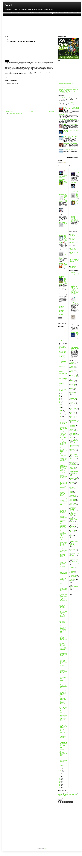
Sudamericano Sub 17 (74, 559)
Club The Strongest (13, 12)
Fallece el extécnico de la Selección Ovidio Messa (62, 469)
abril (60, 767)
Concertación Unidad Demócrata (74, 192)
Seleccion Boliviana (73, 545)
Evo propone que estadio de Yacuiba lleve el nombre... (63, 473)
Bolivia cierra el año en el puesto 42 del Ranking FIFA (68, 102)
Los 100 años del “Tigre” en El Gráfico (70, 143)
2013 (60, 778)
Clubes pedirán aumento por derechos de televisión (62, 645)
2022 (60, 401)
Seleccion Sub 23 (73, 555)
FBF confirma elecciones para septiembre (62, 533)
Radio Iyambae (61, 383)
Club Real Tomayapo (74, 446)
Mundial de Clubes (73, 527)
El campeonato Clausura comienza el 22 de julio (63, 671)
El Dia (65, 795)
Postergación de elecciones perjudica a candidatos (63, 690)
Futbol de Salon (73, 499)
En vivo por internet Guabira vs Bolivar (63, 437)
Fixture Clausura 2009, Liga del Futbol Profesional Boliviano (70, 137)
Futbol (8, 5)
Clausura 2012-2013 (73, 407)
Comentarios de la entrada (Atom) (16, 113)
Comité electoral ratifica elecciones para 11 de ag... (63, 750)
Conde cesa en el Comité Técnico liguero (62, 729)
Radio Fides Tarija (62, 355)
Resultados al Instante (74, 541)
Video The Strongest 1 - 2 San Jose (63, 431)
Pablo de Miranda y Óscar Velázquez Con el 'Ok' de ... (62, 511)
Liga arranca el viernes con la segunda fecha (63, 490)
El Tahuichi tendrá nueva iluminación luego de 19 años (63, 635)
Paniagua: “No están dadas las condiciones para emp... (63, 582)
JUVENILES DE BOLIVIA (73, 514)
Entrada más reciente (9, 111)
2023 (60, 399)
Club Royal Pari (62, 263)
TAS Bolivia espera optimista (62, 737)
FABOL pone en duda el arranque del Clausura (63, 603)
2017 (60, 408)
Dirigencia (40, 12)
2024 (60, 398)
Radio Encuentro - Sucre (63, 373)
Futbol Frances (61, 306)
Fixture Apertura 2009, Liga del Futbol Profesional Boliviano (69, 150)
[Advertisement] (41, 25)
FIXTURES (55, 12)
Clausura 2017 (72, 412)
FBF (51, 12)
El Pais (69, 793)
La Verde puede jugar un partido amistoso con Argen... (63, 758)
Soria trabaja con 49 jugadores (62, 684)
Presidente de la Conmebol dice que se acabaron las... (63, 501)
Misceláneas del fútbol (74, 262)
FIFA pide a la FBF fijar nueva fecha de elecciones (63, 726)
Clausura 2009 (72, 402)
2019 (60, 405)
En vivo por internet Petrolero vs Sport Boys (63, 447)
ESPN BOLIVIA (73, 249)
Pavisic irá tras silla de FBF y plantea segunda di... (63, 631)
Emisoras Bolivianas (62, 361)
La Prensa (74, 792)
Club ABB (72, 419)
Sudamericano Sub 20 (74, 561)
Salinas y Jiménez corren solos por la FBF (63, 746)
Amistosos (72, 363)
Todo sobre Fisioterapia (73, 217)
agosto (61, 416)
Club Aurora (72, 423)
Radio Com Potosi (62, 353)
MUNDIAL (60, 12)
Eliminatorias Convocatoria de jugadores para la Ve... (62, 569)
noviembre (62, 411)
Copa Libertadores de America (23, 12)
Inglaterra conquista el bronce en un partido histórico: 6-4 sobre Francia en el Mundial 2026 (68, 90)
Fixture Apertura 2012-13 (63, 114)
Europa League (73, 488)
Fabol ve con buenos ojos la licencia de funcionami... (63, 530)
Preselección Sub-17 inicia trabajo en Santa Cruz (63, 723)
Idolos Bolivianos (73, 505)
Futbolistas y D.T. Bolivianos (62, 180)
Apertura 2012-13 (73, 372)
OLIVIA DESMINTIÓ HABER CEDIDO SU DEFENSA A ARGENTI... (63, 709)
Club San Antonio (73, 449)
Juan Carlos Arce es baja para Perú (63, 453)
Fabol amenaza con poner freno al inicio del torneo (63, 664)
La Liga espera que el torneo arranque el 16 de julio (63, 743)
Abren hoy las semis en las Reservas (63, 641)
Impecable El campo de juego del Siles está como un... (63, 716)
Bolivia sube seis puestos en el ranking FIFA (62, 702)
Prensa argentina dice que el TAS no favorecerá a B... (63, 480)
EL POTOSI (72, 238)
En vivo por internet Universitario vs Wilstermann (62, 443)
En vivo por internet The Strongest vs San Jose (62, 434)
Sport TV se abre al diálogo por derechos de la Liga (63, 599)
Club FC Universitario (74, 431)
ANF (71, 364)
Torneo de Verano (73, 577)
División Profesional (73, 481)
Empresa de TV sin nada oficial (62, 579)
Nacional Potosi (73, 530)
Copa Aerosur (72, 467)
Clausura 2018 (72, 413)
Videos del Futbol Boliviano (74, 183)
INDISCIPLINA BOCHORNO (72, 509)
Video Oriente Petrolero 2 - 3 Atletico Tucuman (63, 638)
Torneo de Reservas (73, 576)
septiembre (62, 414)
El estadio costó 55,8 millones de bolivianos (63, 619)
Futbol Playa (72, 503)
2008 (60, 785)
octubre (61, 413)
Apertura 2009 (72, 368)
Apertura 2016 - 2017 (74, 378)
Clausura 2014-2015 (73, 409)
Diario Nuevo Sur (60, 795)
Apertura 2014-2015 (73, 375)
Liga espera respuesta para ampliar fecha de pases (63, 466)
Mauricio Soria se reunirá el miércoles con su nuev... (63, 420)
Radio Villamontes (62, 366)
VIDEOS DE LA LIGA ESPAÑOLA (74, 261)
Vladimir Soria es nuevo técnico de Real (70, 124)
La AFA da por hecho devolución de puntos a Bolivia (63, 563)
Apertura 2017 (72, 380)
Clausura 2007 (72, 399)
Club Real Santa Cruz (74, 445)
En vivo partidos (61, 356)
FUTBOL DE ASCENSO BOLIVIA (74, 314)
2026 (60, 395)
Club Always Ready (62, 235)
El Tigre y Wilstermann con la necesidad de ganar (63, 740)
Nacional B (73, 272)
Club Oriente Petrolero (74, 440)
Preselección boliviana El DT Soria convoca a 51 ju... (63, 712)
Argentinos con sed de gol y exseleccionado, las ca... (63, 596)
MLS (71, 522)
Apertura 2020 (72, 384)
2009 (60, 784)
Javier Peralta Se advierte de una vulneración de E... (63, 693)
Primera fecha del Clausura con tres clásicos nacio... (63, 658)
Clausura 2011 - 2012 (74, 404)
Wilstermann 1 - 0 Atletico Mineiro (62, 706)
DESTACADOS (73, 477)
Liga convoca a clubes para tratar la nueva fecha (63, 589)
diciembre (61, 410)
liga (71, 517)
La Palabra (66, 793)
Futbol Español (61, 312)
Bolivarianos (72, 392)
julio (60, 417)
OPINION (72, 233)
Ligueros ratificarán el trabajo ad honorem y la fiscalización (69, 97)
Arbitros (71, 389)
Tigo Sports (72, 567)
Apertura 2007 (72, 366)
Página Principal (30, 111)
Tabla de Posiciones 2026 (68, 12)
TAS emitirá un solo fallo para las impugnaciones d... (63, 526)
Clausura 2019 (72, 415)
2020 (60, 404)
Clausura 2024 (72, 417)
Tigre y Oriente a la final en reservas (62, 524)
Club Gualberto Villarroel (74, 434)
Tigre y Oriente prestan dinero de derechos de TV (63, 483)
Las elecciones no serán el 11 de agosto (62, 719)
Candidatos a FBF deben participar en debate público (63, 648)
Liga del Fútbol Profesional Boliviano (74, 519)
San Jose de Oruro (62, 250)
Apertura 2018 (72, 381)
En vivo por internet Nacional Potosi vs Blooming (63, 440)
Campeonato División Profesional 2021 (74, 396)
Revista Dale (61, 390)
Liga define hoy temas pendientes (63, 514)
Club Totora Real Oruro (74, 456)
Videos (71, 580)
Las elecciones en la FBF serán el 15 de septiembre (63, 668)
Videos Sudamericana (74, 593)
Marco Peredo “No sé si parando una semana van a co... (63, 586)
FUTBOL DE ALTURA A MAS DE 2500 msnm (75, 348)
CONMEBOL (72, 248)
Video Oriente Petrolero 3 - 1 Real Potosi (63, 450)
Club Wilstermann (62, 222)
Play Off (71, 535)
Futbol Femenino (73, 500)
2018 (60, 407)
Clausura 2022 (72, 416)
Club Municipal (72, 439)
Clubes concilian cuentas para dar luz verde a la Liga (63, 517)
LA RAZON (72, 234)
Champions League (73, 398)
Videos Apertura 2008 (74, 581)
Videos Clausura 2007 (74, 584)
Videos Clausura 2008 (74, 586)
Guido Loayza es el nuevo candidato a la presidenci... (63, 486)
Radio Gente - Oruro (62, 352)
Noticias (71, 531)
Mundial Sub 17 (73, 529)
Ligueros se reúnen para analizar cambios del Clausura (62, 555)
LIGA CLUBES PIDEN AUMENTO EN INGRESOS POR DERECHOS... (63, 544)
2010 (60, 782)
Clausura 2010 (72, 403)
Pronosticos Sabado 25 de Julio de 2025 (66, 83)
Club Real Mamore (73, 442)
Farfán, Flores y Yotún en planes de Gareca (63, 612)
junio (61, 764)
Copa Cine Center (73, 469)
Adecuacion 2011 (73, 362)
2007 (60, 787)
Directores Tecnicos (73, 478)
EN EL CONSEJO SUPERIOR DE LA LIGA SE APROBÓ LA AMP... (63, 507)
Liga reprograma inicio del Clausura (63, 566)
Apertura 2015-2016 (73, 376)
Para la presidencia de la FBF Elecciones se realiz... (63, 680)
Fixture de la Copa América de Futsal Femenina (77, 335)
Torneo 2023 (72, 571)
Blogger (45, 848)
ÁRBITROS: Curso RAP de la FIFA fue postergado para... (63, 463)
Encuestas (72, 483)
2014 (60, 776)
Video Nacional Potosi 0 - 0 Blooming (63, 423)
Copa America (72, 468)
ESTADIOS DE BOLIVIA (74, 485)
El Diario (75, 793)
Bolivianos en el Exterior (74, 393)
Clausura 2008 (72, 400)
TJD (71, 568)
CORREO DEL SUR (73, 242)
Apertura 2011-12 (73, 371)
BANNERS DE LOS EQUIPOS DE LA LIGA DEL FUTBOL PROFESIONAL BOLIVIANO (71, 108)
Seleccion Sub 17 (73, 550)
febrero (61, 770)
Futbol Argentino (73, 497)
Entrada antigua (51, 111)
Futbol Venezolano (73, 504)
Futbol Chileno (61, 311)
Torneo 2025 (72, 572)
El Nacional (75, 794)
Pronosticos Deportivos (74, 536)
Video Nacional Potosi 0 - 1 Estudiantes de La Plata (63, 625)
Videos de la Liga (62, 340)
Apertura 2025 (72, 388)
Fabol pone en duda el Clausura (63, 609)
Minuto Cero (61, 349)
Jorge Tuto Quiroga (74, 200)
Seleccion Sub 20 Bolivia (74, 553)
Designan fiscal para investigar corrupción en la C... (63, 761)
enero (61, 771)
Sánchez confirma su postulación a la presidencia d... (63, 547)
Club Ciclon (72, 429)
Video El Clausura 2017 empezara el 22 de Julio (63, 674)
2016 (60, 773)
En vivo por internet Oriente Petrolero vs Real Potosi (63, 456)
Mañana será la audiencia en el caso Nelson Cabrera (62, 734)
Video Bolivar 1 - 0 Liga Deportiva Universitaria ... (62, 628)
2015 (60, 775)
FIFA (71, 493)
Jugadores (72, 512)
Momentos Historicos (74, 524)
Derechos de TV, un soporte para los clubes (62, 520)
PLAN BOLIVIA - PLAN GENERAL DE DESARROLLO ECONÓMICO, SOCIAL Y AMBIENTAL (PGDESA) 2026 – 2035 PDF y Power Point (75, 291)
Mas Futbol (72, 521)
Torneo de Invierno (73, 575)
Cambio (71, 794)
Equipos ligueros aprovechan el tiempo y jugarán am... (62, 559)
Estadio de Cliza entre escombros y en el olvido (63, 428)
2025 (60, 396)
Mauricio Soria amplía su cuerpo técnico (63, 573)
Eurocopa (72, 487)
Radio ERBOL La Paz (62, 389)
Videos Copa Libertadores (74, 588)
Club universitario (73, 458)
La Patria (61, 793)
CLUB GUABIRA (73, 433)
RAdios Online (61, 362)
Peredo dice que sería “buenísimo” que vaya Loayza (63, 459)
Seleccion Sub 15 (73, 549)
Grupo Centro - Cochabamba (61, 372)
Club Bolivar (6, 12)
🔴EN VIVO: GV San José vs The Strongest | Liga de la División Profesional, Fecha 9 (68, 92)
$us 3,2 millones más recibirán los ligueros (63, 540)
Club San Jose (72, 450)
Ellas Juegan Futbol (74, 332)
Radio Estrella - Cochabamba (61, 375)
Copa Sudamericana (33, 12)
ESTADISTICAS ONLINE (74, 257)
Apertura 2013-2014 (73, 374)
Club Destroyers (73, 430)
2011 (60, 781)
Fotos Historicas (73, 496)
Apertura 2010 (72, 370)
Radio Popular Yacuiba (62, 367)
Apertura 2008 (72, 367)
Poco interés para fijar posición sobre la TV (63, 551)
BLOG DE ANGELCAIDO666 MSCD (74, 286)
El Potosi (62, 794)
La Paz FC (72, 515)
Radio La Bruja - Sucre (62, 357)
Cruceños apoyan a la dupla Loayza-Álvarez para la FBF (63, 497)
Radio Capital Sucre (62, 346)
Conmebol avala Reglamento (62, 622)
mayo (61, 765)
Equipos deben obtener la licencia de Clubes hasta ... (63, 615)
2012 (60, 779)
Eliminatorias (46, 12)
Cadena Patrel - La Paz (63, 377)
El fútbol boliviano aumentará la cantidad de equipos (63, 661)
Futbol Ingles (61, 307)
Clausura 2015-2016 (73, 411)
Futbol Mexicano (61, 310)
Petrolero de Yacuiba (74, 533)
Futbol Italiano (61, 314)
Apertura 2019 (72, 383)
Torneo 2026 (77, 12)
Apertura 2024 (72, 387)
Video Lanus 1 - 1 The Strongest (63, 696)
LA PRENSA (72, 235)
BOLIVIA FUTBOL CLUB (74, 259)
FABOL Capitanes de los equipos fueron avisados (63, 575)
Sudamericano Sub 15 (74, 556)
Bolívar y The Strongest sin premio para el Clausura (62, 494)
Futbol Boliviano (62, 169)
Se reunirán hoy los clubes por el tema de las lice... (63, 686)
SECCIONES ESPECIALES (72, 544)
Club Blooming (72, 425)
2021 (60, 402)
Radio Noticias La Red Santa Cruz (62, 387)
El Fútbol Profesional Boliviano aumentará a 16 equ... (63, 654)
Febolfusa (72, 492)
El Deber (72, 793)
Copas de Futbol (62, 292)
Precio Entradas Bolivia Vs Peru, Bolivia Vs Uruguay (68, 119)
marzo (61, 768)
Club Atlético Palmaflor (61, 277)
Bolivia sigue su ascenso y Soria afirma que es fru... (63, 699)
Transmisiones (6, 14)
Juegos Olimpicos (73, 510)
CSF (71, 475)
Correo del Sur (67, 794)
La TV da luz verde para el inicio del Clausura (62, 536)
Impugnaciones (73, 507)
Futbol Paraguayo (73, 501)
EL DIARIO (72, 239)
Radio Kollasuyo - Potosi (63, 378)
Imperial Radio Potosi (62, 351)
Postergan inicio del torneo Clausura (62, 592)
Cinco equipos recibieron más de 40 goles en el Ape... (63, 754)
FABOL (10, 77)
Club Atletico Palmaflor (74, 421)
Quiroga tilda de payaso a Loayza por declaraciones (63, 606)
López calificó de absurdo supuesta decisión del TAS (63, 476)
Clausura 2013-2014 (73, 408)
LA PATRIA (72, 237)
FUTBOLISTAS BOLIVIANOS (73, 267)
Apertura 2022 (72, 385)
